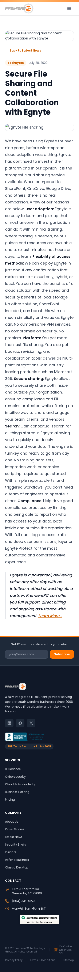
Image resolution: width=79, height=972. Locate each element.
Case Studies (14, 829)
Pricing (10, 799)
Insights (10, 852)
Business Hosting (17, 792)
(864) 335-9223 (23, 901)
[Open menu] (69, 8)
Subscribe (62, 654)
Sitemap (68, 960)
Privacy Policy (14, 960)
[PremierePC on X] (31, 723)
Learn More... (50, 615)
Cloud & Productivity (20, 784)
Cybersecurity (15, 777)
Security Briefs (15, 844)
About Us (11, 821)
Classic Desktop (16, 867)
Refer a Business (17, 860)
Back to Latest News (23, 50)
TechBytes (16, 63)
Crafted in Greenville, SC (65, 950)
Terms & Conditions (42, 960)
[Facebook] (20, 723)
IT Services (13, 769)
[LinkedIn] (9, 723)
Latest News (14, 837)
